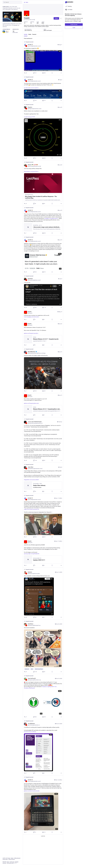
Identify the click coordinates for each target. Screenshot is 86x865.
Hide (60, 51)
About (9, 858)
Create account (73, 24)
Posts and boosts (28, 38)
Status (12, 858)
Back (27, 2)
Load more (43, 836)
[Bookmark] (52, 73)
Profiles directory (17, 858)
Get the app (12, 861)
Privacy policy (5, 859)
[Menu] (61, 18)
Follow (56, 18)
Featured (34, 34)
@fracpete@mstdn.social (29, 19)
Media (29, 34)
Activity (25, 34)
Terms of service (11, 859)
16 (31, 23)
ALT (60, 69)
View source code (10, 863)
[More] (61, 73)
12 (24, 23)
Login (74, 27)
